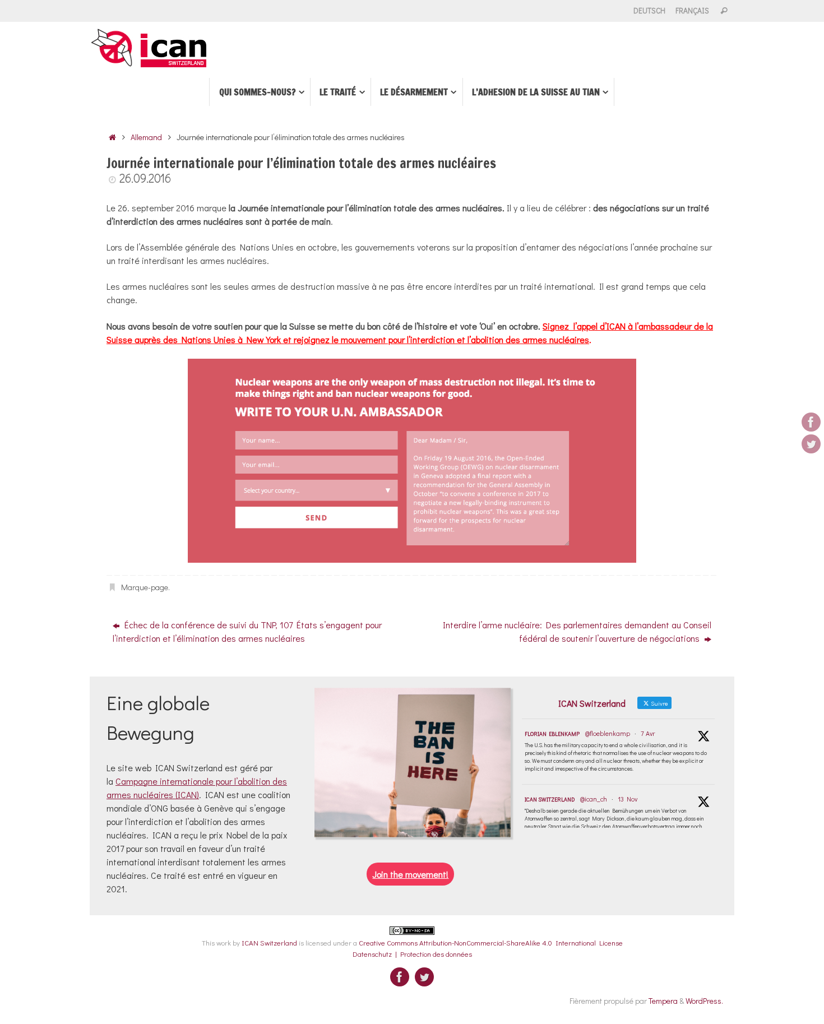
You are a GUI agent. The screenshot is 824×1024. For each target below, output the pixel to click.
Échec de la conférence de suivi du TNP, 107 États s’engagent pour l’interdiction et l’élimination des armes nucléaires (247, 631)
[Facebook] (811, 422)
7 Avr (648, 733)
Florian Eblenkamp (552, 734)
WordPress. (704, 1000)
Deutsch (649, 11)
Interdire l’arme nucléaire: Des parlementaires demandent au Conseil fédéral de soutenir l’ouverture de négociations (577, 631)
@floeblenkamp (607, 733)
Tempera (663, 1000)
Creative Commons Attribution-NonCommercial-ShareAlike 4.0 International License (491, 942)
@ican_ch (593, 798)
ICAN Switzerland (550, 799)
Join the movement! (410, 874)
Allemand (146, 137)
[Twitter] (811, 443)
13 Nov (627, 798)
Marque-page (144, 587)
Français (692, 11)
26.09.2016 (145, 178)
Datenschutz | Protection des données (412, 953)
